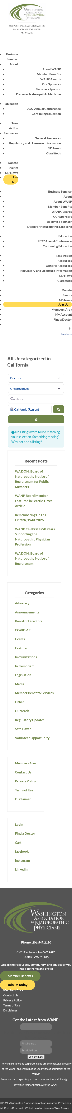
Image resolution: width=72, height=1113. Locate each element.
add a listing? (33, 442)
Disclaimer (23, 799)
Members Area (61, 309)
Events (13, 167)
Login (19, 824)
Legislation (23, 675)
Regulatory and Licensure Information (35, 143)
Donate (13, 162)
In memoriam (24, 666)
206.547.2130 (41, 942)
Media (19, 684)
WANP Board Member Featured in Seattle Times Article (33, 501)
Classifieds (53, 153)
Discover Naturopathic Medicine (38, 94)
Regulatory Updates (29, 720)
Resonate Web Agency (56, 1108)
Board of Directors (28, 621)
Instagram (22, 860)
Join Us (14, 179)
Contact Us (23, 772)
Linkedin (21, 869)
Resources (11, 133)
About (14, 64)
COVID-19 (23, 630)
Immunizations (26, 657)
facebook (66, 334)
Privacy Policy (25, 781)
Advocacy (22, 603)
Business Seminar (60, 191)
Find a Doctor (63, 319)
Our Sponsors (51, 84)
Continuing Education (46, 113)
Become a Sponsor (48, 89)
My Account (63, 314)
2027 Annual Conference (44, 108)
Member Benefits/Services (34, 693)
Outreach (22, 711)
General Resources (48, 138)
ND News (54, 148)
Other (19, 702)
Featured (21, 648)
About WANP (51, 69)
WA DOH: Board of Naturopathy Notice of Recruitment (32, 558)
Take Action (64, 255)
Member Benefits (49, 74)
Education (11, 103)
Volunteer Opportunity (32, 738)
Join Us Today (17, 985)
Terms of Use (24, 790)
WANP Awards (50, 79)
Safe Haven (23, 729)
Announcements (27, 612)
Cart (18, 842)
